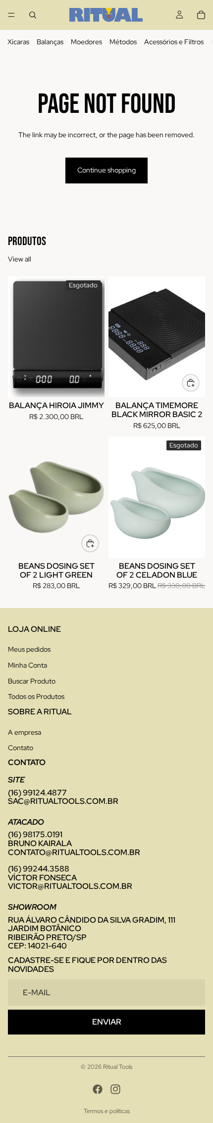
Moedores (86, 41)
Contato (20, 747)
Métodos (123, 41)
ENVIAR (106, 1022)
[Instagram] (115, 1089)
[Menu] (11, 14)
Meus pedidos (29, 649)
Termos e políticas (107, 1111)
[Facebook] (98, 1089)
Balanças (50, 41)
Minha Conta (27, 665)
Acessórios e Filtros (174, 41)
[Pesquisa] (33, 15)
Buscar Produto (31, 680)
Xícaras (18, 41)
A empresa (24, 731)
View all (19, 259)
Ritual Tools (117, 1067)
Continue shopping (106, 170)
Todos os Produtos (36, 696)
